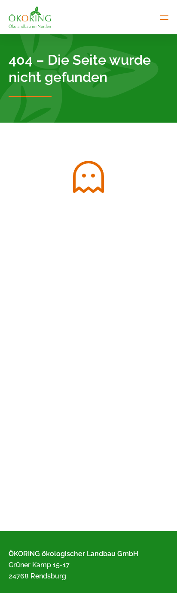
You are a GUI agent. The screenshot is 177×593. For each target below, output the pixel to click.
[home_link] (30, 17)
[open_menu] (164, 17)
